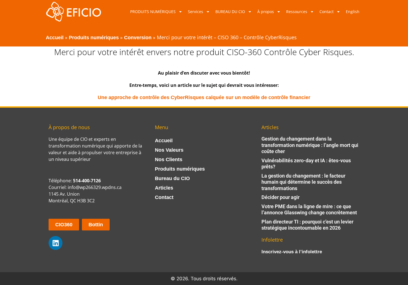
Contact (326, 11)
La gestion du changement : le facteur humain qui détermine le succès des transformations (303, 182)
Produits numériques (94, 37)
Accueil (55, 37)
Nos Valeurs (169, 150)
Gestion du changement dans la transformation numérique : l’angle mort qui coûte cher (309, 145)
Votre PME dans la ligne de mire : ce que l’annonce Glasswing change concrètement (309, 209)
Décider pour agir (280, 197)
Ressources (296, 11)
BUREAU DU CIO (230, 11)
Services (195, 11)
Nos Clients (168, 159)
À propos (265, 11)
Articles (164, 188)
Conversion (138, 37)
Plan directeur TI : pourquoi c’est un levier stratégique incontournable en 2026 (307, 225)
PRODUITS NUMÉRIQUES (153, 11)
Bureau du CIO (172, 178)
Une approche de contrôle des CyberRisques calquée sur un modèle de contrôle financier (204, 97)
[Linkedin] (55, 243)
